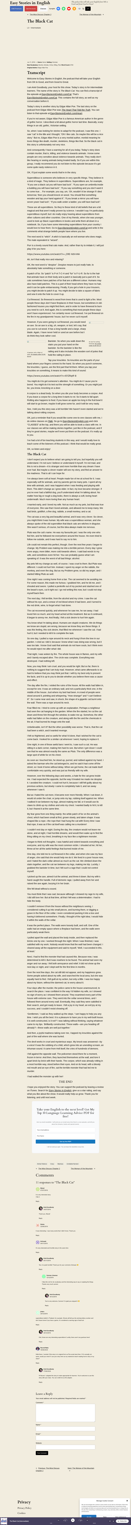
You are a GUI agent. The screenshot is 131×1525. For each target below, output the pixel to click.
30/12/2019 (47, 1333)
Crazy (52, 1164)
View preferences (120, 1517)
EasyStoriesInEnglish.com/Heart (66, 113)
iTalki (50, 421)
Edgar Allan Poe (43, 67)
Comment (40, 1403)
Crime (51, 65)
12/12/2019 (50, 1277)
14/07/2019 (47, 1209)
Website (39, 1443)
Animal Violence (42, 1164)
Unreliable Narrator (73, 1164)
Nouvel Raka (44, 1348)
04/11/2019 (44, 1243)
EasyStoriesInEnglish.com (76, 421)
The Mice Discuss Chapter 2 (40, 14)
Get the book (31, 9)
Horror (44, 62)
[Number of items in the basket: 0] (83, 9)
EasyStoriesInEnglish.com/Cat (56, 94)
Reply (37, 1201)
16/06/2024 (44, 1350)
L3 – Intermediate (34, 28)
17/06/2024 (47, 1371)
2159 (71, 65)
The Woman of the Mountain (90, 14)
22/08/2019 (44, 1226)
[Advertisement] (65, 45)
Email (38, 1434)
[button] (127, 1501)
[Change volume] (87, 1520)
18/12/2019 (53, 1296)
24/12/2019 (44, 1313)
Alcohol (40, 65)
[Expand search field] (88, 9)
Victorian (55, 62)
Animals (46, 65)
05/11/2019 (47, 1260)
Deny (105, 1517)
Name (38, 1425)
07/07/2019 (44, 1190)
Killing (55, 65)
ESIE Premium (17, 9)
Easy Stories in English (30, 3)
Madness (60, 1164)
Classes (43, 9)
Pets (59, 65)
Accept (89, 1517)
